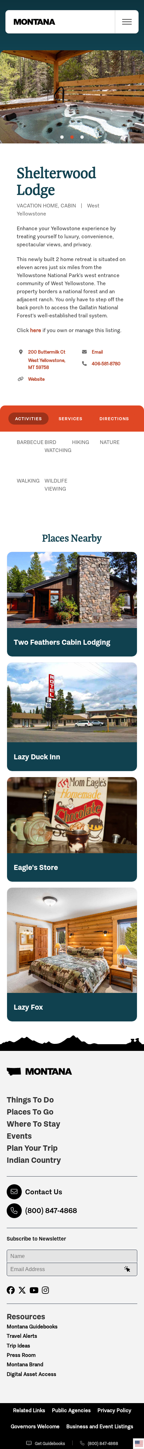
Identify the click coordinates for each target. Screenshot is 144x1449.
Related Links (29, 1410)
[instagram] (45, 1290)
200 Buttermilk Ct (46, 359)
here (35, 330)
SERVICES (70, 418)
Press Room (21, 1355)
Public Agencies (71, 1410)
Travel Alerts (22, 1336)
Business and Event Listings (99, 1426)
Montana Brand (25, 1364)
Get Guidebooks (50, 1443)
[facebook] (11, 1290)
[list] (72, 476)
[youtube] (34, 1290)
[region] (72, 96)
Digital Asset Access (31, 1374)
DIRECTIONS (114, 418)
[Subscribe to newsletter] (127, 1269)
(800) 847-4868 (51, 1210)
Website (36, 379)
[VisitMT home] (30, 22)
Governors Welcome (35, 1426)
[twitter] (22, 1290)
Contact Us (43, 1191)
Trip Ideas (18, 1345)
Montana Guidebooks (32, 1326)
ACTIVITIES (28, 418)
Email (97, 352)
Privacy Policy (114, 1410)
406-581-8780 (106, 364)
